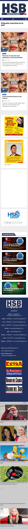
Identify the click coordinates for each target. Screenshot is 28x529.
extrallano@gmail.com (19, 338)
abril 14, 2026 (7, 100)
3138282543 (9, 318)
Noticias (4, 53)
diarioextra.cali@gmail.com (19, 322)
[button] (23, 19)
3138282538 (9, 341)
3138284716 (9, 325)
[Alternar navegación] (13, 19)
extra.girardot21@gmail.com (16, 328)
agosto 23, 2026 (8, 247)
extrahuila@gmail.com (16, 331)
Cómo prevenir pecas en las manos (11, 97)
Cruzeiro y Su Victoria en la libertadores (13, 289)
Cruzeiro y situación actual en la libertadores (13, 259)
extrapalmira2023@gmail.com (14, 315)
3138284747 (9, 334)
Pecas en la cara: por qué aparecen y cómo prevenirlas (12, 56)
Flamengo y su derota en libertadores (12, 274)
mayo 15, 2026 (7, 60)
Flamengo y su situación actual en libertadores (12, 245)
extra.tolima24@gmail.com (20, 318)
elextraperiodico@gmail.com (20, 325)
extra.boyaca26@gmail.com (20, 334)
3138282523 (9, 322)
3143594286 (16, 314)
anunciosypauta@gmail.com (20, 341)
